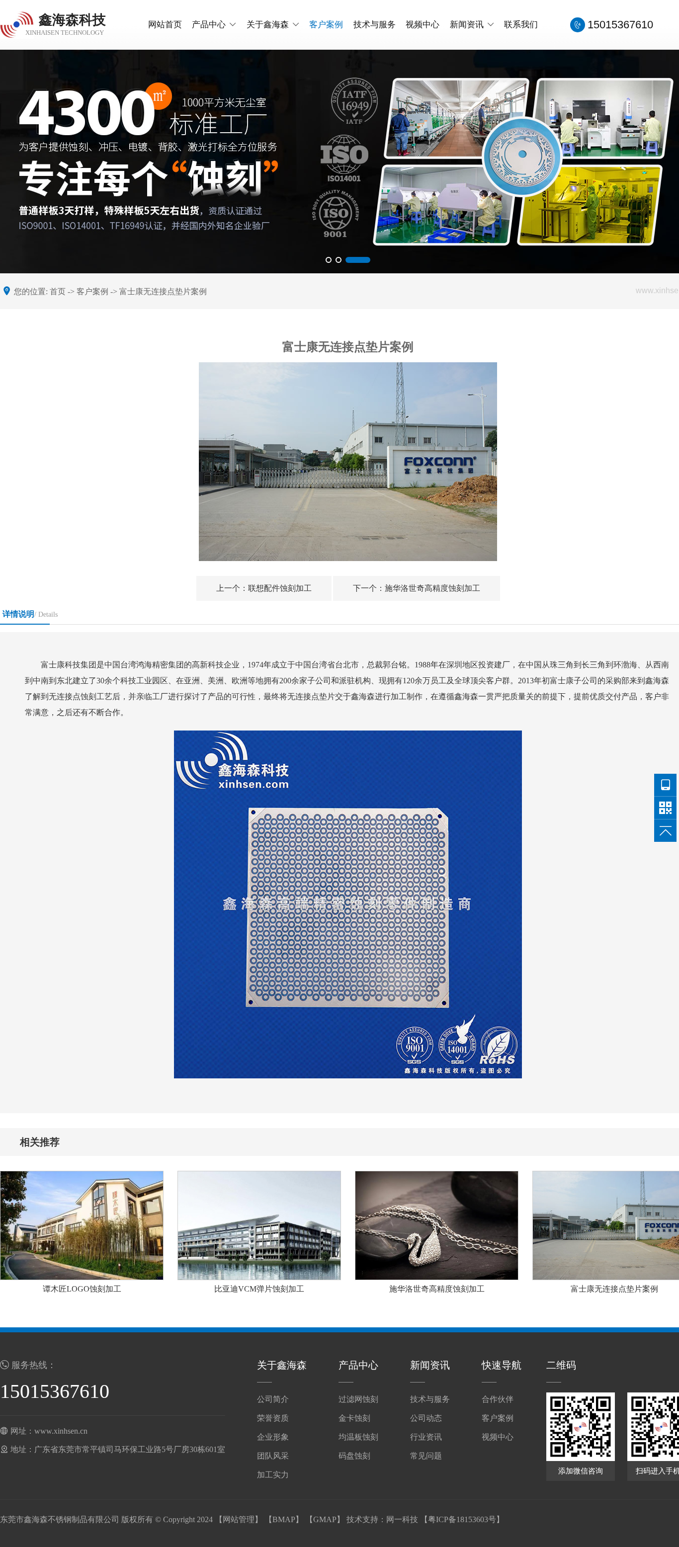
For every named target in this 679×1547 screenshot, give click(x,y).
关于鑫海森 (268, 24)
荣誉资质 (273, 1418)
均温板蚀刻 (358, 1437)
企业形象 (273, 1437)
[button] (329, 260)
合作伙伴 (497, 1399)
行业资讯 (426, 1437)
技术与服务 (374, 24)
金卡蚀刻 (354, 1418)
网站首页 (165, 24)
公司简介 (273, 1399)
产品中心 (209, 24)
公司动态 (426, 1418)
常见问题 (426, 1456)
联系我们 (521, 24)
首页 (58, 291)
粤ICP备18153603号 (462, 1519)
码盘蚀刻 (354, 1456)
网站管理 (239, 1519)
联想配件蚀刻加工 (264, 588)
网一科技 (402, 1519)
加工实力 (273, 1474)
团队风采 (273, 1456)
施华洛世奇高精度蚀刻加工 (416, 588)
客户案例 (326, 24)
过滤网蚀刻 (358, 1399)
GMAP (325, 1519)
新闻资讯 (467, 24)
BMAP (283, 1519)
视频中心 (422, 24)
